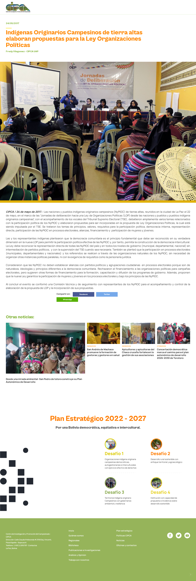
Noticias (120, 540)
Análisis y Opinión (77, 555)
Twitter (107, 294)
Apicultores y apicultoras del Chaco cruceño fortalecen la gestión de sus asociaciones (138, 352)
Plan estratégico (124, 530)
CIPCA (18, 7)
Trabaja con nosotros (79, 560)
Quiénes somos (76, 535)
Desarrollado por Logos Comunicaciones (190, 574)
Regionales (74, 540)
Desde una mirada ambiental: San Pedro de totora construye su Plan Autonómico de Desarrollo (44, 380)
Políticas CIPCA (123, 535)
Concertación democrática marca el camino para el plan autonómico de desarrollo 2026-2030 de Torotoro (173, 353)
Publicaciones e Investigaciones (84, 550)
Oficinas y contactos (126, 545)
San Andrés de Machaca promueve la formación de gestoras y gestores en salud (103, 352)
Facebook (83, 294)
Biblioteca (73, 545)
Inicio (71, 530)
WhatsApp (67, 299)
